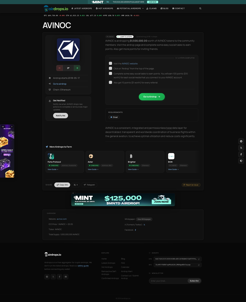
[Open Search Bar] (200, 8)
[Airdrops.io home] (52, 254)
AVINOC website (130, 63)
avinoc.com (62, 219)
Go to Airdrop (150, 96)
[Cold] (59, 68)
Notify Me (60, 115)
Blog (166, 8)
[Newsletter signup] (65, 276)
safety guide (83, 265)
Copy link (64, 184)
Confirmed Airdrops (110, 278)
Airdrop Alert (126, 271)
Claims (153, 8)
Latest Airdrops (82, 8)
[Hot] (77, 68)
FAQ (123, 263)
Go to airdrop (59, 83)
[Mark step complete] (110, 63)
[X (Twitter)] (53, 276)
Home (56, 8)
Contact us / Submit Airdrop (130, 277)
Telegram (91, 184)
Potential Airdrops (130, 8)
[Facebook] (59, 276)
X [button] (12, 127)
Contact (180, 8)
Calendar (125, 267)
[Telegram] (47, 276)
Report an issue (192, 185)
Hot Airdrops (105, 8)
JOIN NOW (152, 2)
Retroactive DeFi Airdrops (109, 272)
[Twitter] (241, 148)
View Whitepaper (144, 219)
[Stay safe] (241, 161)
